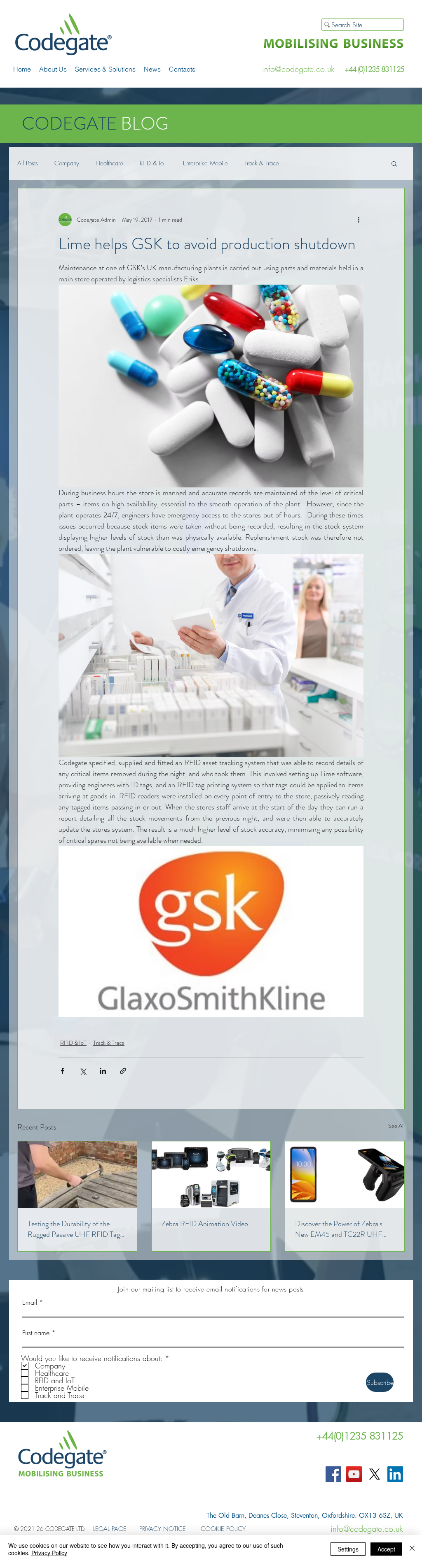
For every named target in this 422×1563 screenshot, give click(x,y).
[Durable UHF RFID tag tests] (77, 1174)
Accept (386, 1549)
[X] (374, 1474)
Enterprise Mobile (205, 163)
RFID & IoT (153, 163)
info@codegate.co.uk (298, 68)
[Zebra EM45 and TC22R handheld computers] (344, 1174)
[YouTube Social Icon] (354, 1474)
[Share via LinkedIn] (103, 1071)
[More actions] (358, 220)
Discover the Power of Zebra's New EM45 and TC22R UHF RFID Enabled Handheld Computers (338, 1229)
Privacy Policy (49, 1553)
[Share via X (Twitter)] (83, 1071)
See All (396, 1126)
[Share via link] (123, 1071)
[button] (105, 69)
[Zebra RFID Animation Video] (211, 1174)
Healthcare (109, 163)
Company (66, 163)
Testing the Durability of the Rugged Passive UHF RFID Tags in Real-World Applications (75, 1229)
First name (35, 1332)
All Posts (27, 163)
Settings (348, 1549)
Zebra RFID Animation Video (205, 1223)
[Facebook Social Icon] (333, 1474)
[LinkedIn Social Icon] (395, 1474)
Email (29, 1302)
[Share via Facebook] (62, 1071)
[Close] (412, 1549)
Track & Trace (261, 163)
